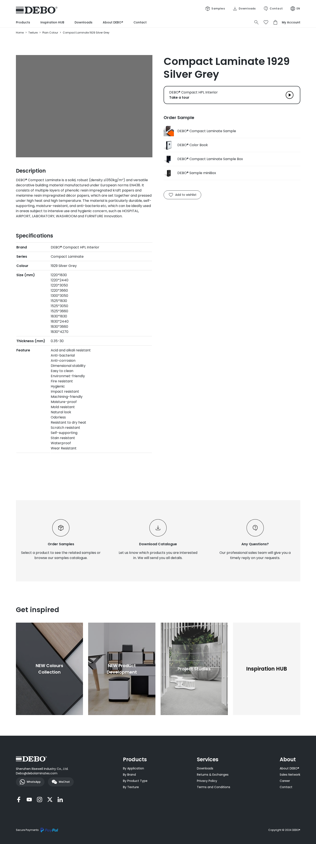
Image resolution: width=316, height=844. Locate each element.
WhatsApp (34, 782)
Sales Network (290, 774)
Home (20, 32)
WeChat (64, 782)
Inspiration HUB (52, 22)
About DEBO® (113, 22)
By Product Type (135, 781)
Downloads (83, 22)
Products (23, 22)
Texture (33, 32)
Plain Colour (50, 32)
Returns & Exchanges (213, 774)
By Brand (129, 774)
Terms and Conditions (213, 787)
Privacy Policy (207, 781)
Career (285, 781)
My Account (291, 22)
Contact (140, 22)
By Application (133, 768)
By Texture (131, 787)
